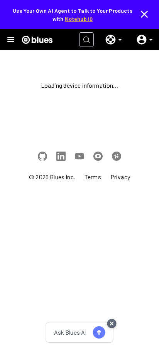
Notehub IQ (79, 18)
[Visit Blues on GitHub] (42, 157)
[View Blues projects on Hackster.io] (116, 157)
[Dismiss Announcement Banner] (144, 14)
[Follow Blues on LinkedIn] (61, 157)
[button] (111, 39)
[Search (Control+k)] (86, 39)
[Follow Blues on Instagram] (98, 157)
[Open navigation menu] (11, 39)
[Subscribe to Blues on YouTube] (79, 157)
